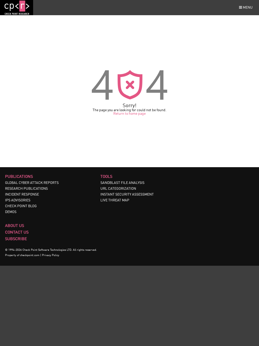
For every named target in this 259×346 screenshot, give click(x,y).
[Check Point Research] (16, 14)
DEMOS (10, 212)
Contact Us (17, 232)
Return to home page (129, 114)
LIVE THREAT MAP (114, 200)
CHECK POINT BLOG (21, 206)
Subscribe (16, 239)
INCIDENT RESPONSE (22, 194)
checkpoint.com (29, 255)
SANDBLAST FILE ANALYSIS (122, 183)
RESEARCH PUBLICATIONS (26, 188)
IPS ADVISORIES (17, 200)
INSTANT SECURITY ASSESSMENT (127, 194)
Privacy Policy (50, 255)
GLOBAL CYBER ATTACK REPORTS (32, 183)
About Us (14, 226)
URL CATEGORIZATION (118, 188)
